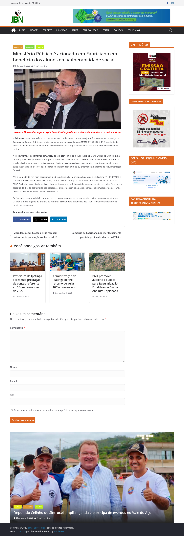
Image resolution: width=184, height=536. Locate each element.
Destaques (18, 47)
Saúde (75, 30)
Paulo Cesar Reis (40, 66)
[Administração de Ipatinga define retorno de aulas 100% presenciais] (67, 254)
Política (118, 30)
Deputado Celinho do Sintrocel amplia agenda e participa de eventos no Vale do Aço (82, 512)
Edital (106, 30)
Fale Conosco (90, 30)
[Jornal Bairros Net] (13, 30)
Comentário (17, 327)
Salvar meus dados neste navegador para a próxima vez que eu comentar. (54, 410)
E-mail (14, 381)
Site (12, 395)
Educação (61, 30)
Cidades (34, 30)
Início (22, 30)
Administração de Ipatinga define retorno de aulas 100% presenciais (64, 281)
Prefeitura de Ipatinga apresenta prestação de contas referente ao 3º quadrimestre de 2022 (27, 283)
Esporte (47, 30)
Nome (14, 367)
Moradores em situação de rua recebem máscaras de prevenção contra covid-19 (35, 235)
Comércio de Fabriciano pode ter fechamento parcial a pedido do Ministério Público (96, 235)
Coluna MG (134, 30)
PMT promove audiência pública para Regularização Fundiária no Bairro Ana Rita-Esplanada (105, 283)
